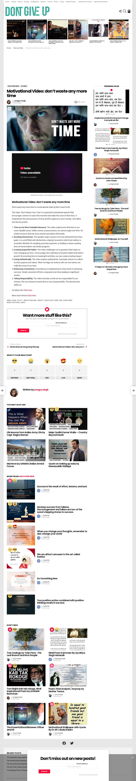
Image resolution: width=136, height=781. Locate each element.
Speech (43, 2)
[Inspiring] (52, 409)
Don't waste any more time (50, 300)
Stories (20, 2)
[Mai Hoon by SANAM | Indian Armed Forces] (26, 450)
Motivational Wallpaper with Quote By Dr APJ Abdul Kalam (67, 728)
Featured (53, 427)
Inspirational (64, 427)
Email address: (61, 323)
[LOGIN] (129, 11)
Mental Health (70, 2)
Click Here (28, 290)
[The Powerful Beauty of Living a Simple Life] (119, 29)
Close (133, 757)
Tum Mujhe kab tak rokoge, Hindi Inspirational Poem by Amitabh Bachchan (24, 691)
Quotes (26, 2)
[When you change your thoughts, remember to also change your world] (21, 535)
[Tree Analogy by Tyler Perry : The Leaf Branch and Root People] (26, 639)
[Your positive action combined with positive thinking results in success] (21, 604)
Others (66, 460)
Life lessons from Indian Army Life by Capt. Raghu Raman (26, 433)
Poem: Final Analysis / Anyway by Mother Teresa (66, 690)
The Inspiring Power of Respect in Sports (97, 41)
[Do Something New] (21, 581)
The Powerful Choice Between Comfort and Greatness (56, 42)
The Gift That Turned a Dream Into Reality (76, 41)
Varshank (31, 429)
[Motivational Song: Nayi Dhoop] (2, 390)
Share (9, 108)
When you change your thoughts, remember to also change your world (62, 532)
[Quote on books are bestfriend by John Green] (111, 166)
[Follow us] (120, 11)
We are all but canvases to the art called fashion (58, 555)
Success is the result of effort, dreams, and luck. (62, 486)
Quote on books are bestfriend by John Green (111, 179)
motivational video (16, 302)
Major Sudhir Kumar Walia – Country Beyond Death (68, 433)
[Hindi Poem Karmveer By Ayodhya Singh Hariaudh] (68, 639)
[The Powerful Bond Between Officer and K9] (37, 29)
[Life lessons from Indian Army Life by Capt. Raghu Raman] (26, 419)
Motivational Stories (58, 429)
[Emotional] (15, 481)
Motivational (20, 458)
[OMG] (15, 504)
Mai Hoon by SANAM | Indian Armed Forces (25, 465)
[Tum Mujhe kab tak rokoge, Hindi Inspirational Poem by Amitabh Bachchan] (26, 675)
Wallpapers (35, 2)
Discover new (31, 300)
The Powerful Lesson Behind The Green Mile (15, 41)
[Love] (15, 527)
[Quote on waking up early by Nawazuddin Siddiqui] (68, 450)
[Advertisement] (68, 69)
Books (56, 2)
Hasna (10, 458)
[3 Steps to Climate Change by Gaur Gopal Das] (111, 254)
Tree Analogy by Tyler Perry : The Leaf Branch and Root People (24, 654)
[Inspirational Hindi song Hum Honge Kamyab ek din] (111, 101)
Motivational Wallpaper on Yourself (111, 239)
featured (68, 300)
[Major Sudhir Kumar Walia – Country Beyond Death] (68, 419)
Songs (62, 2)
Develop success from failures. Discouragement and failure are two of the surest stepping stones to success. (59, 509)
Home (7, 2)
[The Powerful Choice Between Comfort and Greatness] (57, 29)
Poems (49, 2)
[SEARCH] (124, 11)
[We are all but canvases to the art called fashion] (21, 558)
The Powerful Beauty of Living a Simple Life (118, 41)
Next (128, 32)
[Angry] (57, 409)
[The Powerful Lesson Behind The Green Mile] (17, 29)
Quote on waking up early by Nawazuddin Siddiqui (64, 465)
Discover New (32, 427)
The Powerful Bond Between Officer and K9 (36, 41)
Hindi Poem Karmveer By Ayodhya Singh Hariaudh (67, 654)
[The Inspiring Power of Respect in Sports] (98, 29)
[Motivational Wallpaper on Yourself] (111, 226)
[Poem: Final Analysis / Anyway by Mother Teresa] (68, 675)
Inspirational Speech (16, 429)
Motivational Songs (16, 456)
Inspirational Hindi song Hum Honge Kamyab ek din (111, 119)
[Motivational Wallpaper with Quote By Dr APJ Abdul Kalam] (68, 714)
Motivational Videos (85, 2)
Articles (13, 2)
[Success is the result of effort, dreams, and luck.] (21, 489)
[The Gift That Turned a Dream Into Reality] (78, 29)
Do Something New (47, 578)
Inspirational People (101, 2)
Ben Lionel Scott (15, 300)
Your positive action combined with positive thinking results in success (60, 601)
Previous (8, 32)
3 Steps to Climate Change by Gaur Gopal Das (111, 268)
